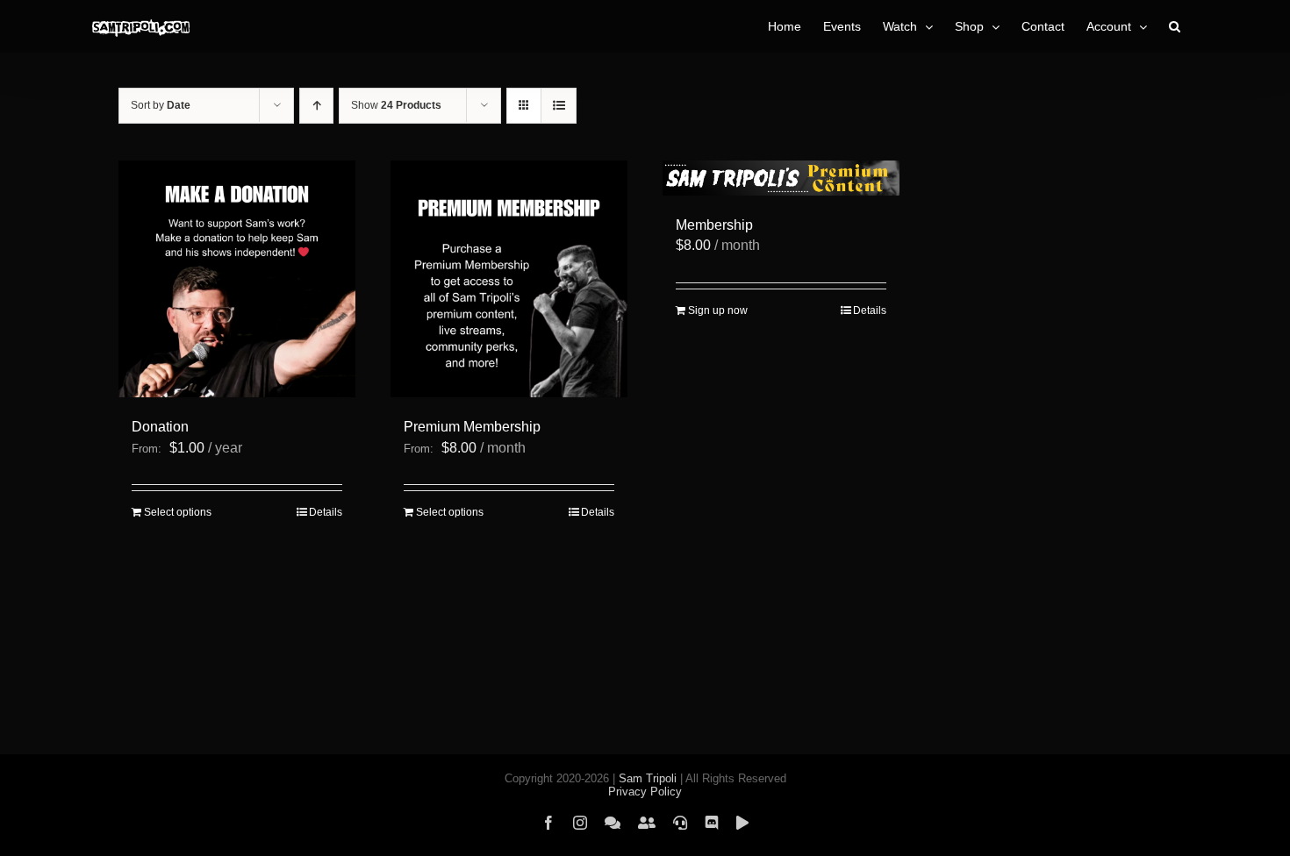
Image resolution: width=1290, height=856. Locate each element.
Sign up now (718, 310)
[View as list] (558, 106)
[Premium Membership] (509, 278)
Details (325, 512)
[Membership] (781, 178)
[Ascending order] (316, 106)
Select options (177, 512)
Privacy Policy (645, 791)
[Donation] (236, 278)
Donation (160, 426)
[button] (1174, 26)
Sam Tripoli (648, 778)
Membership (714, 225)
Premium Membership (472, 426)
